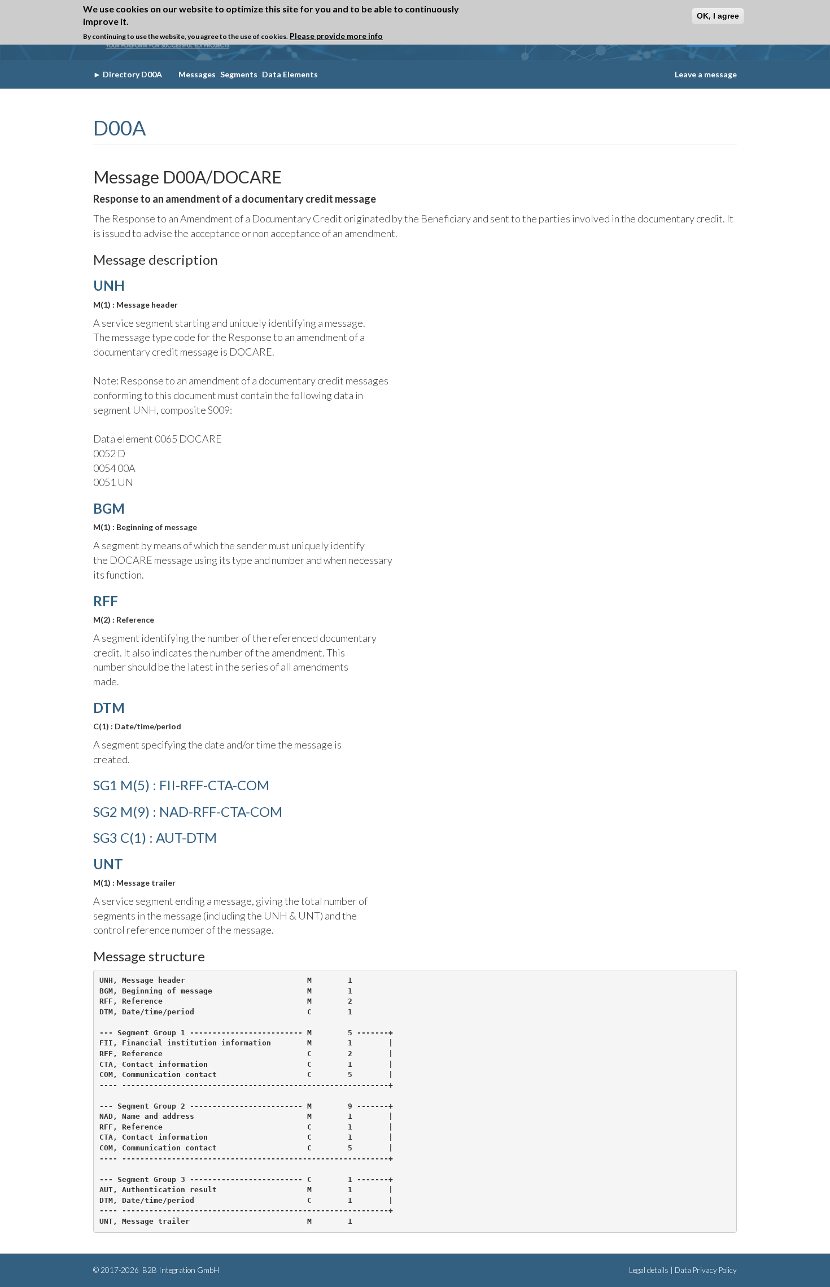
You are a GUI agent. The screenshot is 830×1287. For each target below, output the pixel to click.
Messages (197, 74)
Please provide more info (336, 36)
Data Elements (290, 74)
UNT (108, 864)
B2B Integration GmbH (180, 1270)
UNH (109, 285)
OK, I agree (718, 15)
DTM (109, 707)
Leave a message (706, 74)
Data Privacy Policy (706, 1270)
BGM (109, 508)
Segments (238, 74)
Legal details (649, 1270)
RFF (105, 601)
